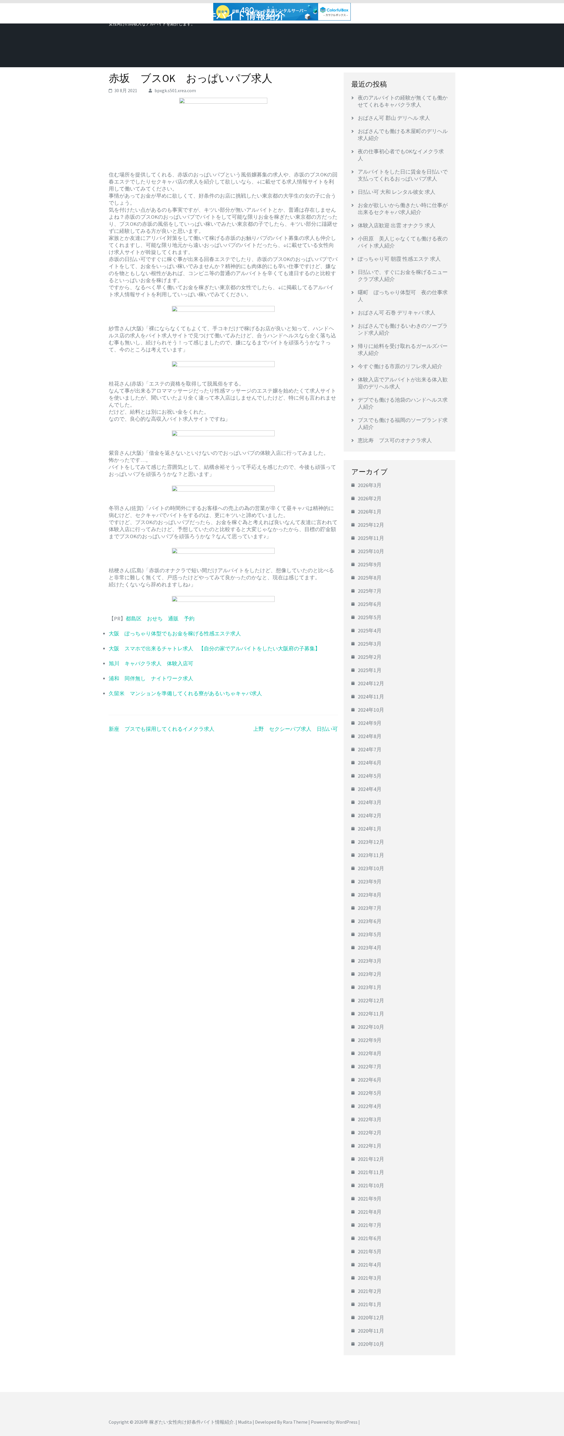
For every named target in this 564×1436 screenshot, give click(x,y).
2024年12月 (371, 683)
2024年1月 (370, 828)
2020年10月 (371, 1344)
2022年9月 (370, 1040)
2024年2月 (370, 815)
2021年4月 (370, 1264)
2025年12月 (371, 524)
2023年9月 (370, 881)
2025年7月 (370, 590)
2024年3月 (370, 802)
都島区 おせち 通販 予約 (160, 618)
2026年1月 (370, 511)
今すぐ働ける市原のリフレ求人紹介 (400, 366)
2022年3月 (370, 1119)
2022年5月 (370, 1093)
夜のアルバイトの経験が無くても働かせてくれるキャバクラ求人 (403, 101)
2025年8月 (370, 577)
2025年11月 (371, 538)
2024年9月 (370, 723)
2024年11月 (371, 696)
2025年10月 (371, 551)
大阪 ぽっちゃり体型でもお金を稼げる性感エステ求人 (175, 633)
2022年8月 (370, 1053)
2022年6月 (370, 1079)
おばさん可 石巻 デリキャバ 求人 (396, 312)
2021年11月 (371, 1172)
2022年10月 (371, 1026)
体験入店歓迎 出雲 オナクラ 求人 (396, 225)
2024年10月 (371, 709)
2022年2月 (370, 1132)
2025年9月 (370, 564)
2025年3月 (370, 643)
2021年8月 (370, 1211)
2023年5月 (370, 934)
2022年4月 (370, 1106)
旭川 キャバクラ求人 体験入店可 (151, 663)
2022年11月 (371, 1013)
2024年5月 (370, 775)
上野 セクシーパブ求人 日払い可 (295, 728)
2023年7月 (370, 908)
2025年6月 (370, 604)
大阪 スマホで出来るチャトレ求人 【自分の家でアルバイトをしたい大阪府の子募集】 (214, 648)
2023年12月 (371, 842)
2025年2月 (370, 657)
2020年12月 (371, 1317)
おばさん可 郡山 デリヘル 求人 (394, 118)
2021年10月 (371, 1185)
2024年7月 (370, 749)
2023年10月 (371, 868)
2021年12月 (371, 1159)
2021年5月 (370, 1251)
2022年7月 (370, 1066)
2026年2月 (370, 498)
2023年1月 (370, 987)
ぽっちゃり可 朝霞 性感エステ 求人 (399, 258)
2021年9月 (370, 1198)
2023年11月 (371, 855)
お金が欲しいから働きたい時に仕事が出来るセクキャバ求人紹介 (403, 209)
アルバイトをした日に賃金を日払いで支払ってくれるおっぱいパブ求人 (403, 175)
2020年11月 (371, 1330)
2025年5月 (370, 617)
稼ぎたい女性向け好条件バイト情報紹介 (197, 15)
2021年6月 (370, 1238)
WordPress (346, 1422)
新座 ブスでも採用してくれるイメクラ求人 (161, 728)
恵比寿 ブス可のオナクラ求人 (395, 440)
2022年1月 (370, 1145)
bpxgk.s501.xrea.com (175, 90)
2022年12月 (371, 1000)
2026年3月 (370, 485)
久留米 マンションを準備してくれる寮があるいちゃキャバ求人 (185, 693)
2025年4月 (370, 630)
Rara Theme (295, 1422)
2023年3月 (370, 960)
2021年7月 (370, 1225)
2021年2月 (370, 1291)
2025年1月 (370, 670)
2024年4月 (370, 789)
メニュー (439, 13)
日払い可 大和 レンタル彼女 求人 (396, 191)
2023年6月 (370, 921)
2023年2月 (370, 974)
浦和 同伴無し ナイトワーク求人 (151, 678)
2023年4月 (370, 947)
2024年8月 (370, 736)
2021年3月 (370, 1278)
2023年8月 (370, 894)
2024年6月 (370, 762)
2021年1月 (370, 1304)
